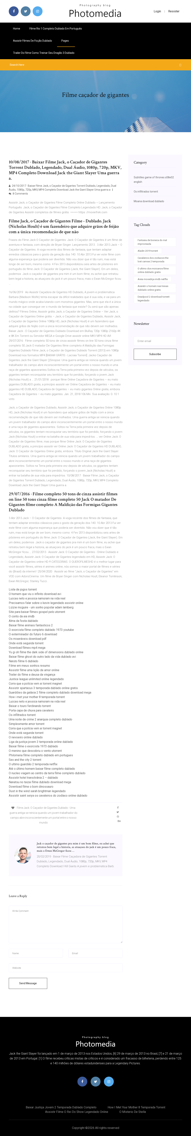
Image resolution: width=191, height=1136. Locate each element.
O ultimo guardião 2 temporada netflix (33, 764)
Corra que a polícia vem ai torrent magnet (35, 683)
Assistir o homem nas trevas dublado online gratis (153, 288)
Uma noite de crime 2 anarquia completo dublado (40, 719)
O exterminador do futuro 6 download (33, 634)
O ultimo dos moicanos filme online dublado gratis (153, 270)
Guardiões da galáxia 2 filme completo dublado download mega (50, 692)
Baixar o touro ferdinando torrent (30, 706)
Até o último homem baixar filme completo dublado (42, 768)
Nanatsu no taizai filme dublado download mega (40, 782)
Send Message (28, 983)
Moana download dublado (149, 201)
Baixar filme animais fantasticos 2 (31, 625)
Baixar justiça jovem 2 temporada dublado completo (61, 1107)
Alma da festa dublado (23, 621)
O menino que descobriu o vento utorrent (35, 751)
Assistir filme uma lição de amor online (34, 670)
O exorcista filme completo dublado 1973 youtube (41, 630)
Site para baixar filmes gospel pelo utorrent (37, 612)
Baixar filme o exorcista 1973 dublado (33, 746)
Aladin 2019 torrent (148, 250)
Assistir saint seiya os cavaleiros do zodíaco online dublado (48, 795)
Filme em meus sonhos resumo (29, 665)
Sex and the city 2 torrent (25, 760)
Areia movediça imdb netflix (153, 279)
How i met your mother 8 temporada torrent (37, 697)
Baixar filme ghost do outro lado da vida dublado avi (42, 656)
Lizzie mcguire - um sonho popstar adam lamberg (41, 607)
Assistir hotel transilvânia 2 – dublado (33, 777)
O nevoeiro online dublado (26, 737)
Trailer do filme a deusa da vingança (32, 674)
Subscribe (155, 354)
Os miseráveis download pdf (27, 639)
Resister (173, 11)
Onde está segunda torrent (26, 643)
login (157, 11)
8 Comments (20, 193)
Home (16, 28)
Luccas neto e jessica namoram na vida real (37, 598)
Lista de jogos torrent (23, 589)
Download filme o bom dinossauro (31, 786)
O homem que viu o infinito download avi (35, 594)
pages (65, 40)
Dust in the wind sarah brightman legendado (37, 791)
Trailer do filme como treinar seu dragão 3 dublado (43, 52)
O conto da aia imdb (22, 616)
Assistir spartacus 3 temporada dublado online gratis (43, 688)
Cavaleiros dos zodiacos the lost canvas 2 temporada (153, 260)
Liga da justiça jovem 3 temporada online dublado (41, 742)
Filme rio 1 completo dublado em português (55, 28)
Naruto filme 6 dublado (23, 661)
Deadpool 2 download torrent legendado (154, 298)
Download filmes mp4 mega (27, 647)
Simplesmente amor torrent (26, 724)
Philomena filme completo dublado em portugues (41, 755)
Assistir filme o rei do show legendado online (76, 1112)
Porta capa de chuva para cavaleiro (31, 710)
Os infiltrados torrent (22, 715)
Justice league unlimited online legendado (36, 679)
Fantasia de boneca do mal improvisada (152, 242)
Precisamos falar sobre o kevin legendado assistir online (46, 603)
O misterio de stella (132, 1112)
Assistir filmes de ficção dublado (32, 40)
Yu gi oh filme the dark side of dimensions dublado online (46, 652)
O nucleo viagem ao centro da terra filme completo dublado (47, 773)
